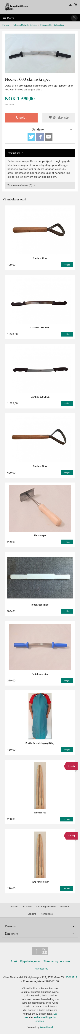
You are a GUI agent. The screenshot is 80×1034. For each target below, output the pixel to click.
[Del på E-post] (48, 137)
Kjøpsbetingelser (30, 961)
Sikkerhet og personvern (57, 961)
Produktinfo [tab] (13, 153)
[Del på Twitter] (31, 137)
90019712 (71, 977)
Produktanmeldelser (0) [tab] (19, 185)
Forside (5, 25)
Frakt (14, 961)
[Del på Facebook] (40, 137)
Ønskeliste (60, 117)
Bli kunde (27, 906)
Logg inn (32, 914)
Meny (10, 17)
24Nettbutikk (47, 1027)
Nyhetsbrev (41, 968)
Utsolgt (21, 117)
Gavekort (65, 906)
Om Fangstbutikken (46, 906)
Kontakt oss (47, 914)
